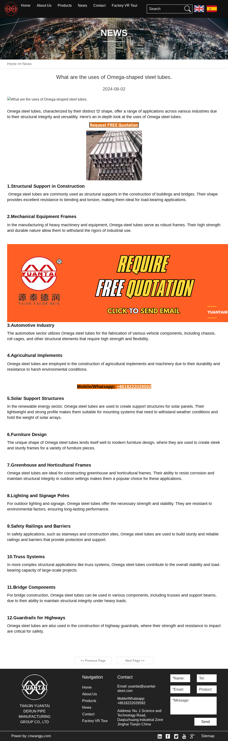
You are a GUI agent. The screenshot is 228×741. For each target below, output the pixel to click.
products (65, 5)
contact (99, 5)
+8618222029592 (131, 703)
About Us (44, 5)
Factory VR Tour (124, 5)
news (82, 5)
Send (205, 722)
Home (26, 5)
